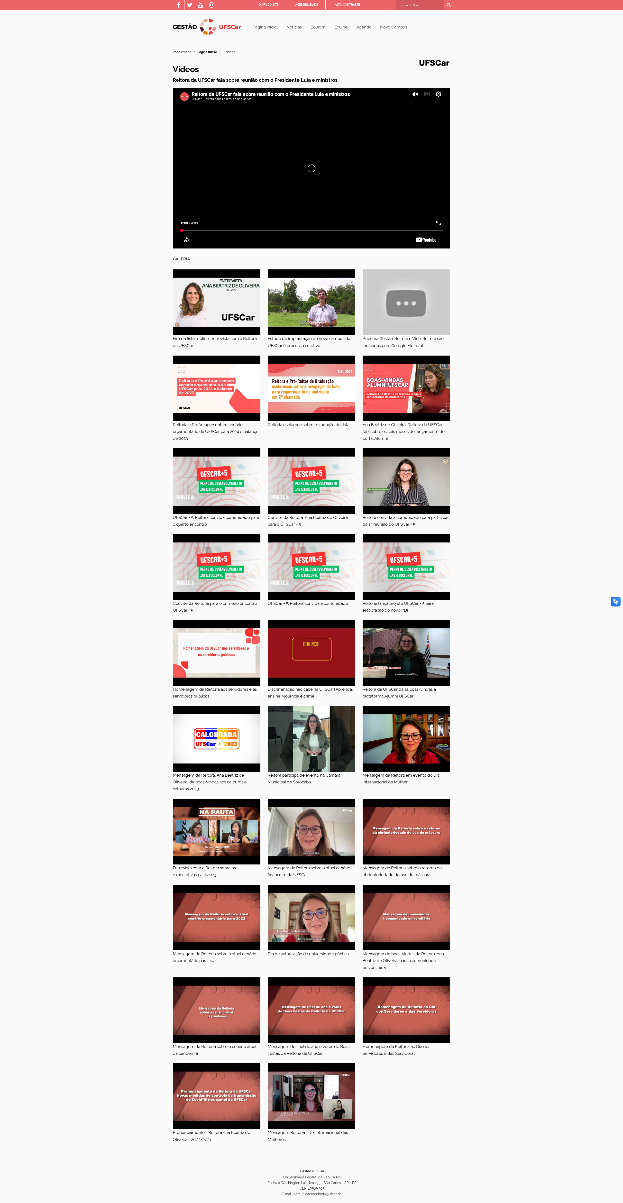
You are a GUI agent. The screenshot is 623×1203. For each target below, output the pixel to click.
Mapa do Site (268, 4)
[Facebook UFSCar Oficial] (178, 5)
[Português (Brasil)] (207, 27)
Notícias (294, 27)
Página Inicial (265, 27)
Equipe (341, 27)
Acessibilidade (306, 4)
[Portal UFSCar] (434, 62)
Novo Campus (393, 27)
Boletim (318, 27)
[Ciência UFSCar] (189, 5)
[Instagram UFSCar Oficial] (211, 5)
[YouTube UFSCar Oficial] (200, 5)
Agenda (363, 27)
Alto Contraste (347, 4)
